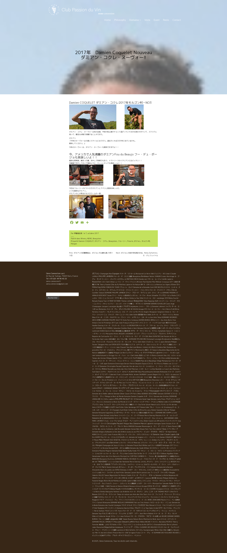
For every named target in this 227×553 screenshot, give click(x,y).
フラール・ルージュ (154, 279)
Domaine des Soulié (105, 505)
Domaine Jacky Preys (158, 399)
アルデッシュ (170, 399)
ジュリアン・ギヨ (160, 274)
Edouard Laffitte (128, 522)
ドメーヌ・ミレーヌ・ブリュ (114, 454)
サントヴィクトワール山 (173, 421)
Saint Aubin (142, 342)
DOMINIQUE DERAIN (111, 388)
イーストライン (163, 497)
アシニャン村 (134, 282)
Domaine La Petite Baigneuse (165, 475)
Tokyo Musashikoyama (145, 372)
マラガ (123, 505)
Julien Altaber (135, 388)
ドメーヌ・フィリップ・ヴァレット (160, 494)
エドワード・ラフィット (148, 388)
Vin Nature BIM (138, 285)
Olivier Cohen (128, 410)
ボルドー (100, 388)
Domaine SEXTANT (164, 394)
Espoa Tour (102, 301)
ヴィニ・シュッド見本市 (132, 361)
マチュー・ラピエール (126, 391)
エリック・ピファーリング (135, 402)
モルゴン (127, 535)
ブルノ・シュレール (156, 407)
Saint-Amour (110, 282)
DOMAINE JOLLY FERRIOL (104, 328)
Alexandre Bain (98, 470)
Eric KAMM (96, 437)
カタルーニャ (115, 516)
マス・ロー (134, 516)
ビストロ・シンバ (142, 377)
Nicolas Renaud (108, 448)
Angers (146, 312)
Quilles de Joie (131, 432)
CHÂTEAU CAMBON (137, 456)
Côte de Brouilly (139, 410)
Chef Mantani (133, 369)
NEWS (89, 238)
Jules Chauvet (121, 347)
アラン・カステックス (125, 358)
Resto (166, 20)
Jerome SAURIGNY (140, 374)
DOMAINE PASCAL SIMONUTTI (103, 522)
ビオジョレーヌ (147, 434)
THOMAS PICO (147, 347)
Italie (147, 407)
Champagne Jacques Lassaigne (104, 306)
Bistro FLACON (171, 309)
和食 (120, 519)
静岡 (141, 380)
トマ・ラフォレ (101, 383)
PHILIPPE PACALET (122, 399)
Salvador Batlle (168, 483)
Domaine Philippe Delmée (165, 478)
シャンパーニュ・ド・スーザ (129, 415)
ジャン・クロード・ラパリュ (136, 292)
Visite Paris (127, 320)
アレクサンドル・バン (142, 467)
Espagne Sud (118, 410)
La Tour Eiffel (138, 298)
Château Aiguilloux (167, 453)
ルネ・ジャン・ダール (155, 293)
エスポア (112, 407)
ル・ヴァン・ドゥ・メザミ (127, 317)
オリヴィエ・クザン (136, 440)
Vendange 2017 (134, 407)
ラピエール (153, 503)
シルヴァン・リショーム (135, 464)
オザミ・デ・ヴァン (137, 331)
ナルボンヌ (171, 505)
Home (107, 20)
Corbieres (110, 429)
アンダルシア (153, 511)
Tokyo (119, 494)
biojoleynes (134, 306)
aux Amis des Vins (120, 369)
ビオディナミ (138, 323)
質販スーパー (133, 405)
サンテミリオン (123, 404)
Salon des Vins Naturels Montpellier (115, 456)
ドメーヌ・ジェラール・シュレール (116, 325)
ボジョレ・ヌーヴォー (139, 295)
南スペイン (131, 350)
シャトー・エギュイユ (120, 483)
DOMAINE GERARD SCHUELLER (155, 304)
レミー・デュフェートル (151, 437)
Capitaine (148, 478)
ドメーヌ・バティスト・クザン (131, 434)
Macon (96, 440)
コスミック (151, 470)
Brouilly (163, 525)
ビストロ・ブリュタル (118, 513)
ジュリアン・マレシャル (150, 497)
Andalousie (119, 527)
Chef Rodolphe (99, 508)
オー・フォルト (149, 456)
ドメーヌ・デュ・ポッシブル (117, 309)
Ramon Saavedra (157, 410)
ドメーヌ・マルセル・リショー (125, 418)
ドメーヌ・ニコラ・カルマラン (107, 317)
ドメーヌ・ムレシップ (169, 415)
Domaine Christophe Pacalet (111, 366)
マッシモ (128, 383)
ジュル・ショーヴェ (110, 421)
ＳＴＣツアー (104, 374)
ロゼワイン (150, 525)
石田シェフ (143, 355)
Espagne (115, 273)
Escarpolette (174, 470)
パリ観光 (169, 345)
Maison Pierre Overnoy (147, 415)
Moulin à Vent (132, 328)
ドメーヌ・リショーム (127, 274)
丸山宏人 (120, 306)
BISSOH (173, 462)
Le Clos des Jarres (98, 429)
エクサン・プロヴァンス (108, 372)
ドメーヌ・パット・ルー (122, 355)
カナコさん (139, 530)
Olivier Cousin (148, 421)
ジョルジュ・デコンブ (142, 391)
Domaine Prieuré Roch (134, 445)
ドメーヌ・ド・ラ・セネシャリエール (135, 511)
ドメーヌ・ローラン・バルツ (157, 309)
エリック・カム (99, 483)
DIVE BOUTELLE (159, 287)
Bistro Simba (129, 298)
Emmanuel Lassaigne (154, 339)
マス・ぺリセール (132, 413)
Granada (157, 524)
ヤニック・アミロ (142, 459)
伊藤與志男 (78, 233)
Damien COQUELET (86, 241)
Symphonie (162, 331)
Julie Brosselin (119, 429)
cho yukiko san (110, 470)
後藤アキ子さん (99, 497)
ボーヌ (149, 355)
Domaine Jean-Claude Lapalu (164, 434)
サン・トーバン (100, 334)
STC (115, 342)
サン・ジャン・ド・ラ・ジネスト (120, 336)
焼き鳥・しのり (104, 525)
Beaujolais (97, 238)
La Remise (158, 284)
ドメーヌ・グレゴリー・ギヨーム (143, 475)
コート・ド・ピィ (141, 500)
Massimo (158, 415)
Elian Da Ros (138, 454)
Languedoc (114, 519)
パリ (138, 451)
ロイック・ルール (112, 383)
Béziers (139, 347)
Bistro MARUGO (129, 426)
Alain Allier (163, 530)
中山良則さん (176, 339)
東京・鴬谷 (152, 377)
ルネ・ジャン (148, 396)
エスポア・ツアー (133, 513)
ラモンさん (142, 470)
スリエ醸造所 (132, 483)
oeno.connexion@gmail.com (57, 284)
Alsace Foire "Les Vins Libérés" (151, 429)
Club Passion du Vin (167, 336)
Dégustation (109, 527)
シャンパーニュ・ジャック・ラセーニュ (109, 315)
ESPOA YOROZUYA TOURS (110, 287)
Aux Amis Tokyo (155, 317)
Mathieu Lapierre (125, 284)
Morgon (74, 244)
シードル (126, 315)
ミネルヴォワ (173, 492)
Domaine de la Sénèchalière (103, 418)
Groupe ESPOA (147, 486)
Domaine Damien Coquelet (134, 396)
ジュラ (171, 497)
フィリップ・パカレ (131, 527)
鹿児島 (140, 314)
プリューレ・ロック (126, 287)
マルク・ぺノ (128, 421)
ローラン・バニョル (164, 502)
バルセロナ (141, 505)
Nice (110, 274)
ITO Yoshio (113, 525)
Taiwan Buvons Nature (130, 519)
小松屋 (107, 519)
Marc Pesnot (104, 440)
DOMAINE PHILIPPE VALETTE (112, 320)
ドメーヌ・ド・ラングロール (158, 459)
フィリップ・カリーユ (111, 405)
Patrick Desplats (136, 363)
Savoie (109, 295)
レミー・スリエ (164, 380)
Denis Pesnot (172, 426)
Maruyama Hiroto (112, 334)
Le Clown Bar (117, 462)
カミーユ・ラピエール (165, 374)
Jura (108, 442)
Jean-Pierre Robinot (146, 514)
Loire (94, 388)
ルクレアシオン (161, 405)
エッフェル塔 (96, 473)
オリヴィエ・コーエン (142, 489)
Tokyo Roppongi (149, 301)
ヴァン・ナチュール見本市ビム (122, 295)
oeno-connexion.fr (53, 281)
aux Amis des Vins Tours (138, 494)
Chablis (128, 475)
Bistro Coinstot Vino (159, 355)
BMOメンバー (155, 320)
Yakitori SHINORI (155, 276)
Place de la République (148, 361)
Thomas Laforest (127, 301)
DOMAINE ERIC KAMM (163, 413)
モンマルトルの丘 (164, 358)
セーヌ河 (125, 533)
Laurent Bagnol (152, 374)
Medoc (164, 429)
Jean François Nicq (126, 323)
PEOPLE (169, 522)
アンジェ (95, 404)
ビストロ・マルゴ (161, 505)
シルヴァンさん (138, 421)
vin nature (125, 494)
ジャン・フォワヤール (108, 473)
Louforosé (95, 331)
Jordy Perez (114, 415)
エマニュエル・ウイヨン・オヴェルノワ (155, 481)
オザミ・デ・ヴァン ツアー (162, 464)
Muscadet (118, 522)
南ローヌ (148, 350)
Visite (147, 20)
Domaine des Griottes (161, 396)
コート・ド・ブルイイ (115, 426)
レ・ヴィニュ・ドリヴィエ (167, 511)
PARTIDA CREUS (132, 279)
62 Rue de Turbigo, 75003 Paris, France (62, 276)
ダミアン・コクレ (101, 241)
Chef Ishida (134, 355)
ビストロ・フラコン (125, 290)
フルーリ (101, 519)
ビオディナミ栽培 (102, 407)
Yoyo (147, 508)
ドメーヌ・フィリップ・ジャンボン (109, 478)
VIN (161, 391)
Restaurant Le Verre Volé (145, 274)
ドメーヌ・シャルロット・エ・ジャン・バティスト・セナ (157, 366)
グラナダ (146, 353)
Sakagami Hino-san (104, 345)
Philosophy (120, 20)
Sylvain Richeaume (103, 503)
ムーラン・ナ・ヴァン (122, 282)
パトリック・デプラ (113, 298)
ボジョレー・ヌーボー (126, 467)
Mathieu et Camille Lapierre (123, 481)
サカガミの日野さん (127, 489)
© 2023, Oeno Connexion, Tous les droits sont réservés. (114, 541)
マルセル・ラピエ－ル (159, 432)
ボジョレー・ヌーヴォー (119, 385)
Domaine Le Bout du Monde (115, 402)
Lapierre (112, 399)
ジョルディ (108, 483)
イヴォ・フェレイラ (124, 524)
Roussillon (96, 281)
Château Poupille (115, 489)
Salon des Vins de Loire (130, 366)
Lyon (116, 323)
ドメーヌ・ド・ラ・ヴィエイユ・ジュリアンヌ (121, 497)
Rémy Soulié (173, 298)
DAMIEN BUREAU (145, 320)
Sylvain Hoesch (151, 405)
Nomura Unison (135, 486)
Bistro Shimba (100, 492)
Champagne (104, 274)
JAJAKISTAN (132, 372)
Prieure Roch (117, 533)
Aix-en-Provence (108, 380)
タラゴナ (160, 527)
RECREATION (133, 325)
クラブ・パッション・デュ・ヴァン (111, 500)
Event (156, 20)
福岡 (114, 530)
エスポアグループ (120, 413)
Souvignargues (148, 530)
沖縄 (130, 304)
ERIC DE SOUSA (132, 309)
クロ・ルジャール (172, 355)
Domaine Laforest (158, 306)
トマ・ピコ (109, 410)
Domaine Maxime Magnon (102, 451)
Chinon (167, 312)
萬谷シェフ (129, 344)
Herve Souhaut (99, 511)
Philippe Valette (111, 358)
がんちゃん (110, 459)
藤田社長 (127, 331)
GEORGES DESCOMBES (149, 394)
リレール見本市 (156, 445)
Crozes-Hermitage (167, 276)
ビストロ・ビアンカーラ (168, 519)
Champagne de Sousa (110, 445)
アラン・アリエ (150, 402)
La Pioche (172, 295)
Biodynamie (166, 339)
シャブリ (168, 306)
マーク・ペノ (161, 344)
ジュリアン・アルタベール (166, 440)
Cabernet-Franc (115, 374)
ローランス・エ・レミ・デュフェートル (156, 383)
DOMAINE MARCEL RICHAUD (125, 459)
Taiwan (101, 293)
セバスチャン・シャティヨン (160, 448)
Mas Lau (122, 383)
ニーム (133, 525)
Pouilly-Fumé (131, 451)
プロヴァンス (133, 385)
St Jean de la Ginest (105, 533)
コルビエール (148, 464)
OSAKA (102, 331)
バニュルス (104, 434)
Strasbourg (168, 407)
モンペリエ (139, 312)
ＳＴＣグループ (172, 429)
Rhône (104, 369)
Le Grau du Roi (141, 525)
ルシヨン (156, 453)
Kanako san (143, 279)
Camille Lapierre (167, 279)
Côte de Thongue (169, 410)
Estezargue (165, 282)
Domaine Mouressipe (142, 426)
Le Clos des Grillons (119, 432)
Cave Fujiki (161, 323)
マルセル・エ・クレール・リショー (107, 391)
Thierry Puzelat (105, 285)
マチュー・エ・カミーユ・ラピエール (153, 451)
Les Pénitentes (101, 309)
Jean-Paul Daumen (145, 282)
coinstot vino (145, 473)
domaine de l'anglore (136, 437)
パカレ (125, 350)
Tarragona (131, 533)
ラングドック (124, 388)
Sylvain (120, 421)
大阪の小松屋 (142, 413)
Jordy (101, 405)
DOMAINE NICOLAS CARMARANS (122, 502)
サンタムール (122, 445)
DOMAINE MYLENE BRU (137, 339)
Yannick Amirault (112, 467)
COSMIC (153, 489)
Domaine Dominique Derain (118, 363)
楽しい (122, 298)
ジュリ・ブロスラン (159, 334)
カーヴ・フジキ (148, 454)
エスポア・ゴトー (132, 470)
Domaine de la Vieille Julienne (102, 394)
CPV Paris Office (135, 394)
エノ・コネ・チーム (143, 317)
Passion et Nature (116, 486)
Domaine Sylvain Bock (132, 429)
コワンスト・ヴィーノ (148, 443)
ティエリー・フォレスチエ (140, 290)
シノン (110, 462)
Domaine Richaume (98, 413)
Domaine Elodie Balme (119, 451)
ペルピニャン (109, 511)
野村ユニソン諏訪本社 (162, 470)
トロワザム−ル (121, 279)
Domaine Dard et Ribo (125, 508)
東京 (167, 323)
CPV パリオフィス (110, 508)
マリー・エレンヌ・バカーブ (119, 304)
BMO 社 (124, 478)
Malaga (107, 396)
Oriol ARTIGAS (134, 380)
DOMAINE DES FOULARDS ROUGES (166, 533)
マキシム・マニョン (137, 383)
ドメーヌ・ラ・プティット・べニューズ (111, 361)
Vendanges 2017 (167, 445)
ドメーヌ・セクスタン (164, 377)
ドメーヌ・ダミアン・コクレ (139, 492)
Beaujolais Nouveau (151, 380)
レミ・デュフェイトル (121, 380)
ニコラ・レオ (153, 492)
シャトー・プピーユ (145, 306)
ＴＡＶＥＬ (155, 522)
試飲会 (154, 328)
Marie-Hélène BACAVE (143, 522)
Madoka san (167, 364)
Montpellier (157, 483)
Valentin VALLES (98, 475)
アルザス (126, 306)
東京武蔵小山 (119, 331)
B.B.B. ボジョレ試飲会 (122, 448)
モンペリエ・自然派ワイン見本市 (164, 486)
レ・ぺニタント (136, 535)
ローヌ (133, 399)
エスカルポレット (122, 437)
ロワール (162, 508)
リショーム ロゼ (161, 418)
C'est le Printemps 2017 (106, 323)
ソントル (113, 347)
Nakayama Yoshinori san (114, 492)
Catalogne (117, 505)
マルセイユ (125, 440)
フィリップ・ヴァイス (99, 424)
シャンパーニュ (165, 462)
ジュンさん (115, 312)
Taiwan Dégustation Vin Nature (115, 475)
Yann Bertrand (131, 347)
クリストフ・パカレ (171, 391)
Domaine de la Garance (165, 467)
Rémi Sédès (147, 315)
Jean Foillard (125, 516)
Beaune (95, 494)
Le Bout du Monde (117, 396)
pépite (162, 342)
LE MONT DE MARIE (114, 301)
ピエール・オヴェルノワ (110, 290)
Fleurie (130, 241)
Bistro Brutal (108, 481)
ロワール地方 (174, 282)
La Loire (174, 413)
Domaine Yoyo (97, 513)
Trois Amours (145, 503)
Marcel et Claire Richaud (100, 415)
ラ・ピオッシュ (149, 285)
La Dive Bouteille (155, 369)
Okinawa (140, 328)
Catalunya (134, 320)
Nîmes (157, 530)
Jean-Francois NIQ (114, 434)
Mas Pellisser (157, 282)
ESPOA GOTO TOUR (118, 345)
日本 (177, 434)
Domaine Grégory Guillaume (102, 432)
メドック (173, 448)
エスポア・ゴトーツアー (144, 483)
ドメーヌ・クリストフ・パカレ (160, 290)
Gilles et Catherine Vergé (101, 516)
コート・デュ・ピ (147, 533)
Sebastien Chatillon (120, 328)
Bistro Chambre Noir (159, 347)
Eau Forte (141, 405)
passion (176, 374)
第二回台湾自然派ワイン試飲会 (165, 456)
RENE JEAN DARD (154, 500)
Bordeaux (145, 276)
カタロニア (172, 459)
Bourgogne (154, 391)
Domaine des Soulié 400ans (139, 448)
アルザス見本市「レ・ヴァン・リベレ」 (145, 358)
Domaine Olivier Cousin (121, 394)
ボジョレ (137, 241)
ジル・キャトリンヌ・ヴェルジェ (103, 342)
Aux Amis (164, 320)
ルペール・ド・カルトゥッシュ (162, 314)
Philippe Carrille (119, 353)
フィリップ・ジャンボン (160, 472)
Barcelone (114, 442)
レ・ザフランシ (138, 304)
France (138, 533)
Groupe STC (143, 309)
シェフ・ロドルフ (122, 372)
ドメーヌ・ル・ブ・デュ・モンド (165, 513)
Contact (176, 20)
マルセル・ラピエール (146, 516)
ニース (110, 530)
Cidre (126, 407)
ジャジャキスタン (130, 500)
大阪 (179, 426)
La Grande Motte (127, 374)
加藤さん (170, 530)
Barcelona (162, 522)
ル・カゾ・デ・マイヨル (139, 336)
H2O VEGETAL (115, 440)
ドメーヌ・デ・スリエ (121, 276)
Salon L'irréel (153, 508)
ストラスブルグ (104, 489)
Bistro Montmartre (145, 519)
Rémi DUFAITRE (154, 336)
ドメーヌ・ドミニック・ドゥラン (123, 377)
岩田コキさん (137, 481)
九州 (156, 301)
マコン (139, 497)
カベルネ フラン (132, 505)
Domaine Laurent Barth (133, 473)
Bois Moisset (150, 505)
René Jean (156, 519)
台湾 (156, 516)
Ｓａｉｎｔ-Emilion (150, 440)
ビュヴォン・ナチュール (133, 353)
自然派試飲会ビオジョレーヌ (168, 385)
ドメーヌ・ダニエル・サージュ (149, 385)
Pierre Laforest (172, 525)
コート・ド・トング (150, 323)
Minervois (137, 443)
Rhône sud (147, 445)
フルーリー (122, 241)
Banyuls (95, 301)
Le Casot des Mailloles (170, 369)
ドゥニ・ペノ (170, 500)
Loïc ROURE (163, 516)
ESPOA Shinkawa (121, 470)
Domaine (134, 20)
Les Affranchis (159, 421)
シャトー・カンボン (169, 353)
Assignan (159, 489)
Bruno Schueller (153, 295)
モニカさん (104, 399)
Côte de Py (147, 328)
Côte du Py (115, 284)
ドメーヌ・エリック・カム (146, 418)
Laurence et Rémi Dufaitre (126, 530)
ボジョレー (151, 413)
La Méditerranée (162, 402)
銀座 (130, 276)
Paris (104, 467)
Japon (105, 364)
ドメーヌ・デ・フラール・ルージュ (151, 325)
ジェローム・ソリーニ (153, 342)
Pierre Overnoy (135, 462)
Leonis (149, 410)
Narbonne (125, 462)
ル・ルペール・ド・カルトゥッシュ (145, 345)
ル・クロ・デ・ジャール (127, 312)
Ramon (142, 407)
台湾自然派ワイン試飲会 (105, 353)
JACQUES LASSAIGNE (125, 334)
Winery (83, 238)
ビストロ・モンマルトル (155, 364)
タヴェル (174, 380)
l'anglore (160, 312)
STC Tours (118, 511)
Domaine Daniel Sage (143, 399)
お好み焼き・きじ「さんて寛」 (118, 339)
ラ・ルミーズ (160, 442)
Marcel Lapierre (156, 352)
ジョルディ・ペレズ (104, 312)
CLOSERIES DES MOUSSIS (148, 527)
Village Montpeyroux (164, 361)
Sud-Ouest (96, 372)
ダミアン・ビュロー (143, 432)
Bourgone (103, 459)
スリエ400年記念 (174, 402)
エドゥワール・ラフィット (107, 494)
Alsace (126, 486)
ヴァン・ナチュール (103, 304)
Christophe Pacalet (115, 423)
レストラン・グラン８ (126, 443)
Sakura (168, 331)
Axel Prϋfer (120, 473)
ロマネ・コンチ (170, 287)
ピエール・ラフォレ (151, 331)
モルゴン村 (146, 241)
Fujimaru (153, 467)
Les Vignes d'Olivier (169, 285)
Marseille (110, 369)
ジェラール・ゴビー (150, 298)
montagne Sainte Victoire (162, 424)
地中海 (154, 478)
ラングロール (164, 295)
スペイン (170, 333)
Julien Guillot (133, 315)
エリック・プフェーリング (142, 334)
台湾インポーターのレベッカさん (168, 328)
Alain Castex (128, 454)
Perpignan (153, 312)
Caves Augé (170, 304)
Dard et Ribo (110, 331)
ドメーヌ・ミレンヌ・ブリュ (127, 342)
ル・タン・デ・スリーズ (159, 426)
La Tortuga (110, 355)
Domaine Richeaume (161, 372)
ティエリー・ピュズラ (109, 279)
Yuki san (137, 503)
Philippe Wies (128, 424)
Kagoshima (109, 413)
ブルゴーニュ (139, 508)
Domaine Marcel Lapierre (143, 423)
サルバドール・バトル (108, 437)
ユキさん (143, 462)
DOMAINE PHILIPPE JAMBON (115, 293)
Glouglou (172, 473)
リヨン (103, 282)
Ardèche (126, 492)
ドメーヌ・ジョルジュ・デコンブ (110, 350)
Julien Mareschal (98, 527)
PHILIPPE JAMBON (106, 276)
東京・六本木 (105, 486)
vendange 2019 (162, 298)
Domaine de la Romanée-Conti (143, 287)
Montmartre (140, 350)
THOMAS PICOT (163, 492)
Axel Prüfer (120, 407)
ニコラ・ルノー (144, 369)
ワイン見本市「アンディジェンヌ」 (113, 464)
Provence (168, 451)
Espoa (144, 363)
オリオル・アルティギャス (114, 535)
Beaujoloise (137, 276)
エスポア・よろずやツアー (136, 478)
